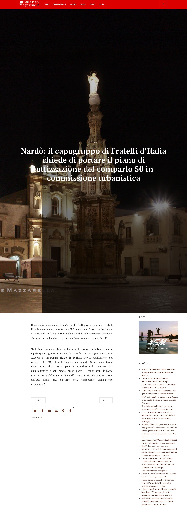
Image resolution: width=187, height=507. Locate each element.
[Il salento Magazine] (29, 5)
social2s (39, 417)
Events (73, 4)
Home (46, 4)
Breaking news (59, 4)
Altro (102, 4)
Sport (92, 4)
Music (83, 4)
